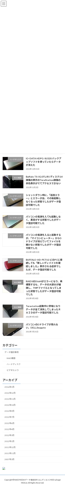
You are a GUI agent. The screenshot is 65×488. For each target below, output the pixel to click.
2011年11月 (10, 453)
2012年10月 (10, 405)
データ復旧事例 (11, 352)
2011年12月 (10, 447)
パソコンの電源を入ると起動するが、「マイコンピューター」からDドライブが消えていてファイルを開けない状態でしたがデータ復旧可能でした (44, 241)
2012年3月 (9, 435)
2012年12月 (10, 393)
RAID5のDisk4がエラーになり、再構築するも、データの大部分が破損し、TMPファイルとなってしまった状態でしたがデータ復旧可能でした (44, 288)
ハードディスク (13, 364)
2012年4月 (9, 429)
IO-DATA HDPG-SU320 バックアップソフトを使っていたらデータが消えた (43, 161)
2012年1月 (9, 441)
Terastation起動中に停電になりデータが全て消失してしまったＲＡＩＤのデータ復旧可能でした (43, 309)
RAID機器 (11, 358)
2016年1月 (9, 387)
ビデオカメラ (13, 370)
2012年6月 (9, 423)
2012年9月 (9, 411)
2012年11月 (10, 399)
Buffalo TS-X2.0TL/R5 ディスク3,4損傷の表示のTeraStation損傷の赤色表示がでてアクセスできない (44, 180)
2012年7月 (9, 417)
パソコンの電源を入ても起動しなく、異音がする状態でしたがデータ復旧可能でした (43, 219)
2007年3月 (9, 459)
